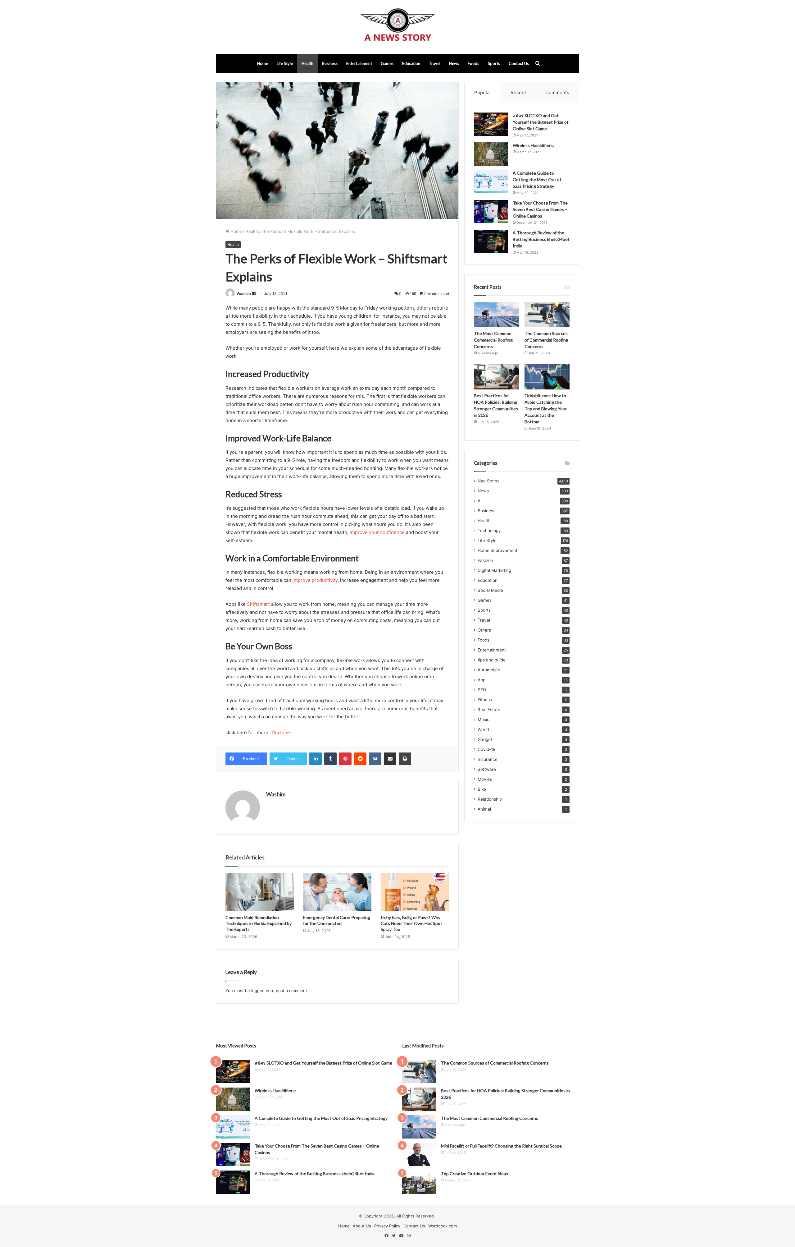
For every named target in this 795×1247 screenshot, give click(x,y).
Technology (489, 530)
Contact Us (519, 63)
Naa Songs (488, 480)
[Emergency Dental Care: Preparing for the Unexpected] (337, 892)
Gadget (485, 739)
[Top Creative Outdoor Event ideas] (419, 1182)
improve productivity (315, 580)
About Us (362, 1225)
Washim (244, 293)
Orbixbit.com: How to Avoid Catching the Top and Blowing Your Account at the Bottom (546, 408)
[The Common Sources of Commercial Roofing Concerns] (547, 314)
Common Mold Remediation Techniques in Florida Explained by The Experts (258, 923)
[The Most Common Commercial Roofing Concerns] (496, 314)
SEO (482, 689)
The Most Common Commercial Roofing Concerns (493, 340)
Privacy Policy (387, 1225)
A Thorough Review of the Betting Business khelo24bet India (541, 239)
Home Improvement (497, 550)
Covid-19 (487, 749)
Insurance (487, 759)
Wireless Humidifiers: (533, 145)
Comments (557, 92)
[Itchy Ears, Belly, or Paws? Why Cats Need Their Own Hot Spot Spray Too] (415, 892)
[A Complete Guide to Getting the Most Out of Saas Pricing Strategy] (491, 181)
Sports (494, 63)
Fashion (485, 560)
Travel (434, 63)
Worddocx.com (442, 1225)
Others (484, 630)
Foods (473, 63)
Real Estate (489, 709)
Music (483, 719)
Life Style (285, 63)
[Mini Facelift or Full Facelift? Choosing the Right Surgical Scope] (419, 1154)
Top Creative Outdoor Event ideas (474, 1173)
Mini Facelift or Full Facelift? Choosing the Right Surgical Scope (501, 1145)
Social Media (490, 590)
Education (411, 63)
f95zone (280, 732)
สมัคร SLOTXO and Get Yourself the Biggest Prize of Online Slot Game (540, 122)
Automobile (489, 669)
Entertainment (359, 63)
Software (487, 769)
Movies (485, 779)
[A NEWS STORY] (397, 27)
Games (387, 63)
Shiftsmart (258, 604)
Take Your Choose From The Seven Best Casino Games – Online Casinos (540, 209)
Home (262, 63)
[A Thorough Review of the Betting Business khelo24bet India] (491, 241)
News (454, 63)
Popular (482, 92)
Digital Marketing (494, 570)
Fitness (485, 699)
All (480, 500)
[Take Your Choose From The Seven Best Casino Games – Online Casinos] (491, 211)
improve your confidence (377, 532)
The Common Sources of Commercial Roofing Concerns (546, 340)
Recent (518, 92)
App (481, 679)
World (483, 729)
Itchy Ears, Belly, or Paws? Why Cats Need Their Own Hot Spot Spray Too (411, 923)
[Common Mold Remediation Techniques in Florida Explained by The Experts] (259, 892)
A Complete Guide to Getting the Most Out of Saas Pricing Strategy (537, 179)
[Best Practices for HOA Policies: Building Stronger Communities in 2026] (496, 377)
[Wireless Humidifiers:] (491, 154)
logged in (260, 990)
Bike (482, 789)
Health (307, 63)
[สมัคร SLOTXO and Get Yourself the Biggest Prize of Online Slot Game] (491, 124)
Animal (484, 809)
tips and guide (492, 659)
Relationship (490, 799)
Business (330, 63)
